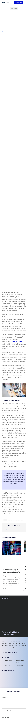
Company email (5, 717)
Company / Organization (8, 710)
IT (24, 520)
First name (4, 697)
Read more (5, 588)
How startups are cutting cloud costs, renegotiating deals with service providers (11, 571)
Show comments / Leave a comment (14, 529)
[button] (25, 2)
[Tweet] (14, 486)
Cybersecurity (12, 520)
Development (14, 8)
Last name (4, 704)
